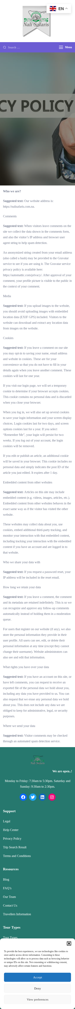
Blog (6, 879)
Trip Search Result (14, 847)
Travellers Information (17, 914)
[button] (69, 943)
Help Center (10, 830)
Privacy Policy (12, 838)
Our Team (9, 897)
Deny (37, 988)
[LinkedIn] (42, 797)
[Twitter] (32, 797)
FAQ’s (7, 888)
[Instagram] (52, 797)
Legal (6, 821)
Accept (37, 977)
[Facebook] (23, 797)
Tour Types (10, 937)
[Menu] (61, 47)
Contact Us (10, 905)
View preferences (37, 999)
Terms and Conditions (17, 856)
